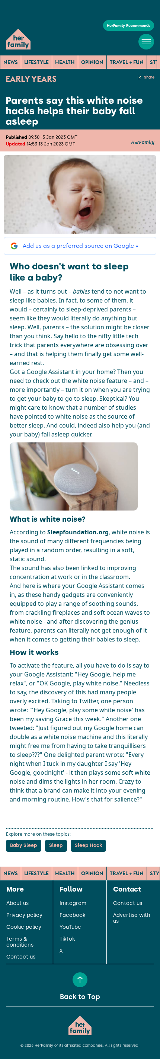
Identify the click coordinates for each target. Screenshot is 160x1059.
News (10, 62)
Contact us (20, 957)
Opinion (92, 62)
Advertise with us (131, 918)
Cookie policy (23, 927)
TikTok (67, 939)
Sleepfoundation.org (78, 532)
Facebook (72, 915)
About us (17, 903)
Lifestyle (36, 62)
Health (65, 62)
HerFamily (142, 142)
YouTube (70, 927)
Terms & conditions (19, 942)
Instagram (73, 903)
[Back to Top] (80, 979)
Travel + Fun (127, 62)
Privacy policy (24, 915)
